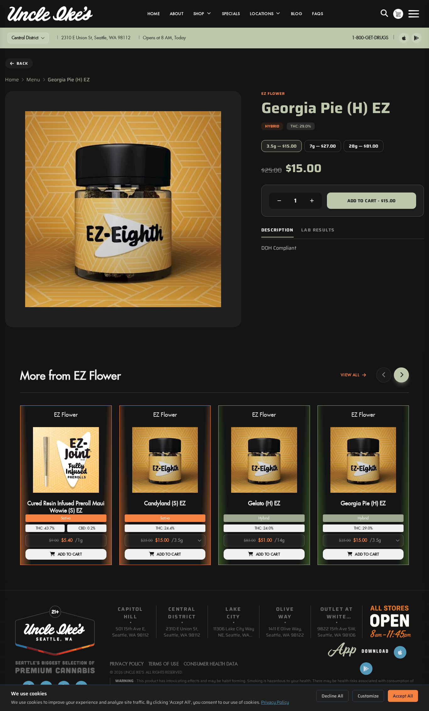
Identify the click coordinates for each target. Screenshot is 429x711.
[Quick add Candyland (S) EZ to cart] (195, 495)
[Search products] (384, 14)
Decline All (332, 695)
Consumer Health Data (211, 664)
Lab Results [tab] (317, 230)
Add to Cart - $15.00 (371, 200)
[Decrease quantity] (279, 201)
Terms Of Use (164, 664)
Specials (231, 14)
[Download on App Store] (404, 38)
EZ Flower (66, 415)
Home (154, 14)
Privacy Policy (275, 702)
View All (350, 375)
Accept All (403, 695)
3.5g (281, 146)
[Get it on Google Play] (416, 38)
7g (323, 146)
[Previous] (383, 375)
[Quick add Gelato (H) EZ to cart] (294, 495)
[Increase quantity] (312, 201)
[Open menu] (413, 14)
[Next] (401, 375)
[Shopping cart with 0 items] (398, 14)
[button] (66, 485)
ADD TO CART (70, 554)
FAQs (317, 14)
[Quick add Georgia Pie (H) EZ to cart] (393, 495)
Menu (33, 80)
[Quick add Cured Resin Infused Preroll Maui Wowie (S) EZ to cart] (96, 495)
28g (363, 146)
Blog (296, 14)
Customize (368, 695)
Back (22, 63)
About (176, 14)
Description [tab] (277, 230)
